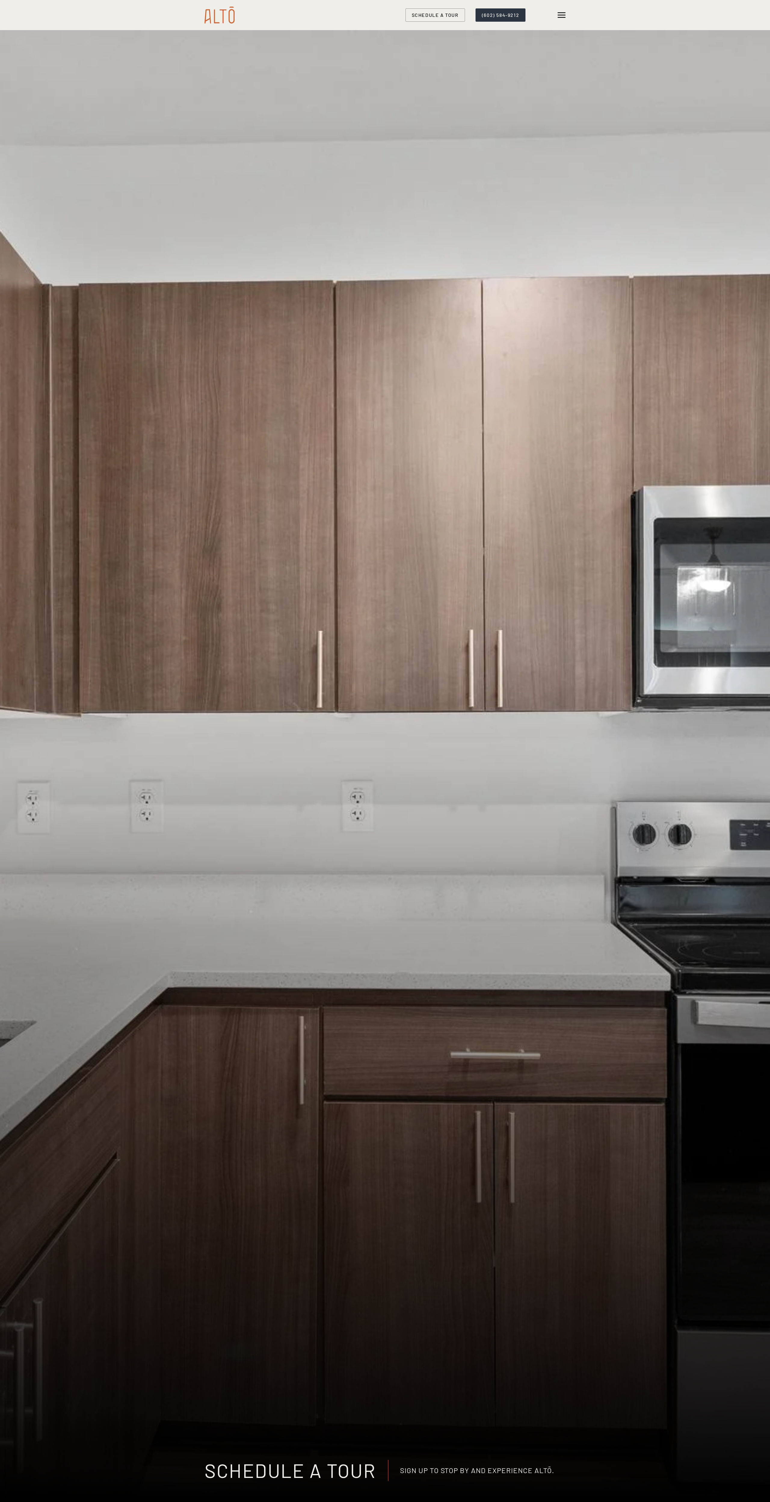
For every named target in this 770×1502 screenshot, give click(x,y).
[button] (561, 15)
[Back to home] (220, 15)
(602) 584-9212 (500, 15)
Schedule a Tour (435, 15)
